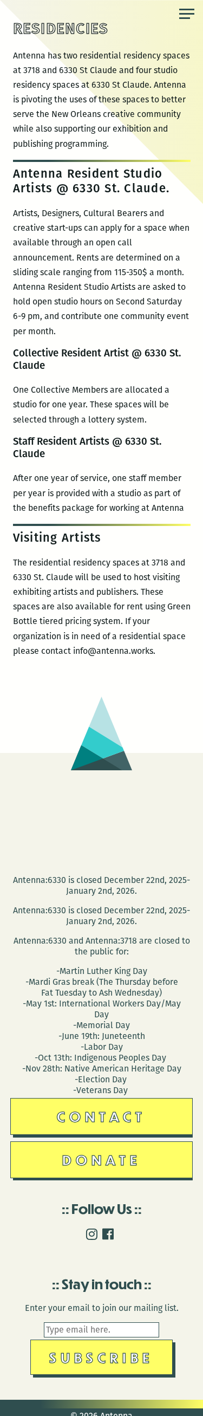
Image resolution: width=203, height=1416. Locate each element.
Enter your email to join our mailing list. (102, 1308)
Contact (101, 1116)
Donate (101, 1159)
